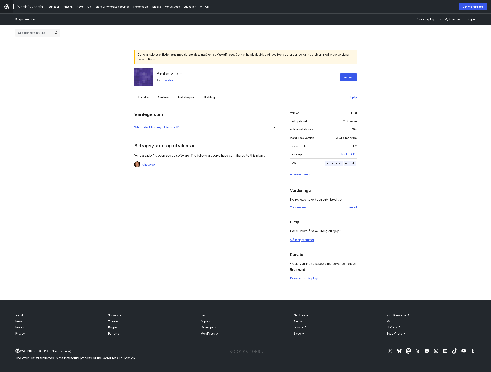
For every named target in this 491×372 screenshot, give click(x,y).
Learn (204, 315)
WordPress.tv (211, 333)
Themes (113, 321)
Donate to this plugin (304, 278)
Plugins (112, 327)
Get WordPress (473, 6)
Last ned (348, 77)
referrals (350, 163)
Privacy (20, 333)
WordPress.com (398, 315)
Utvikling (209, 97)
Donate (300, 327)
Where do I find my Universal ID (157, 127)
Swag (299, 333)
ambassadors (334, 163)
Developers (208, 327)
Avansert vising (300, 174)
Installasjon (186, 97)
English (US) (349, 154)
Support (206, 321)
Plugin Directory (25, 19)
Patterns (113, 333)
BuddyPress (396, 333)
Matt (391, 321)
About (19, 315)
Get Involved (302, 315)
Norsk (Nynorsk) (61, 351)
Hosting (20, 327)
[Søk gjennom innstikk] (56, 33)
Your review (298, 207)
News (18, 321)
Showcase (114, 315)
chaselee (167, 80)
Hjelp (353, 97)
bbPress (393, 327)
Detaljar (143, 97)
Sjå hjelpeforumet (302, 240)
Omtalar (163, 97)
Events (298, 321)
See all (352, 207)
